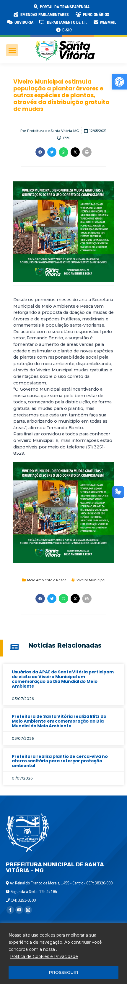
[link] (119, 82)
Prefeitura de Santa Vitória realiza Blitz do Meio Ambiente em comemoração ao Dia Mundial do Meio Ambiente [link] (59, 721)
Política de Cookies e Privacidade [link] (44, 956)
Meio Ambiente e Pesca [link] (46, 580)
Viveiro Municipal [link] (90, 580)
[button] (95, 8)
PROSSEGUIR (63, 972)
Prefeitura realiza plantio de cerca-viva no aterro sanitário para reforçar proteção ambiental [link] (60, 761)
